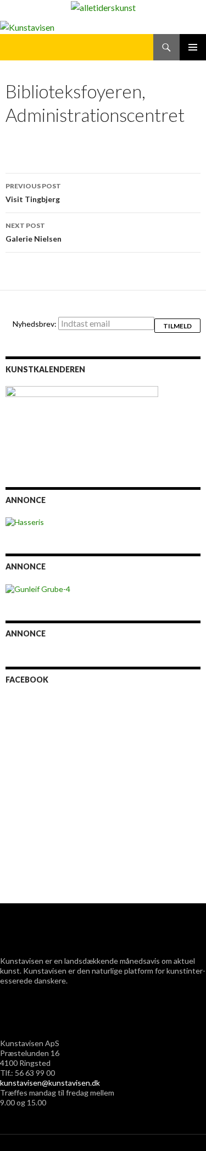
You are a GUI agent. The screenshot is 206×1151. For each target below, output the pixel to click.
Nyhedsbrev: (35, 323)
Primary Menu (193, 47)
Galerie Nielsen (33, 232)
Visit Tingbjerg (33, 193)
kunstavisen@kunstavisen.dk (50, 1082)
